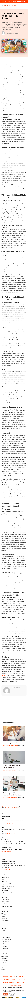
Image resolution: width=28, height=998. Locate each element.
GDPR (13, 979)
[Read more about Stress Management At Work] (14, 733)
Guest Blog (13, 745)
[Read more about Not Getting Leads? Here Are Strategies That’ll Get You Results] (14, 783)
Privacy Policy (21, 976)
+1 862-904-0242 (9, 824)
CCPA (18, 979)
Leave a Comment (7, 745)
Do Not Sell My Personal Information (13, 985)
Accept (5, 994)
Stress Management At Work (11, 743)
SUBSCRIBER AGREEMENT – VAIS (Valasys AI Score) (14, 982)
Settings (12, 994)
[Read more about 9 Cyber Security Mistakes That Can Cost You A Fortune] (14, 757)
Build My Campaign (21, 1)
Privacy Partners (6, 979)
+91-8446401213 (5, 869)
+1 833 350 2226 (11, 833)
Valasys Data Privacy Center (9, 976)
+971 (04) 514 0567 (6, 851)
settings (10, 991)
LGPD (23, 979)
